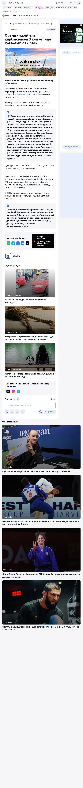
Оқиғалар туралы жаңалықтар (40, 24)
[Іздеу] (79, 3)
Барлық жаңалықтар (19, 24)
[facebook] (18, 243)
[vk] (23, 243)
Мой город (31, 94)
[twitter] (27, 243)
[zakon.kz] (16, 3)
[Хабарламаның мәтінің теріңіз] (30, 405)
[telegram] (13, 243)
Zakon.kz (21, 94)
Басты (7, 24)
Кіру (54, 399)
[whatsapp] (8, 243)
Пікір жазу (49, 411)
